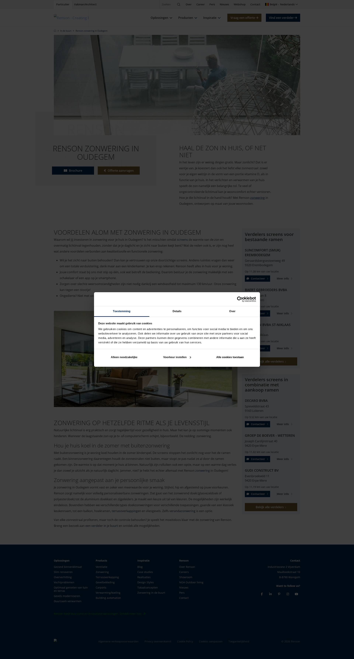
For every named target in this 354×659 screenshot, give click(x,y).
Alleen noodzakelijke (124, 357)
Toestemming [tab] (121, 311)
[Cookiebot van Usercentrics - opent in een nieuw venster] (240, 299)
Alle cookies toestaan (230, 357)
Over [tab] (232, 311)
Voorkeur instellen (175, 357)
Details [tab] (177, 311)
